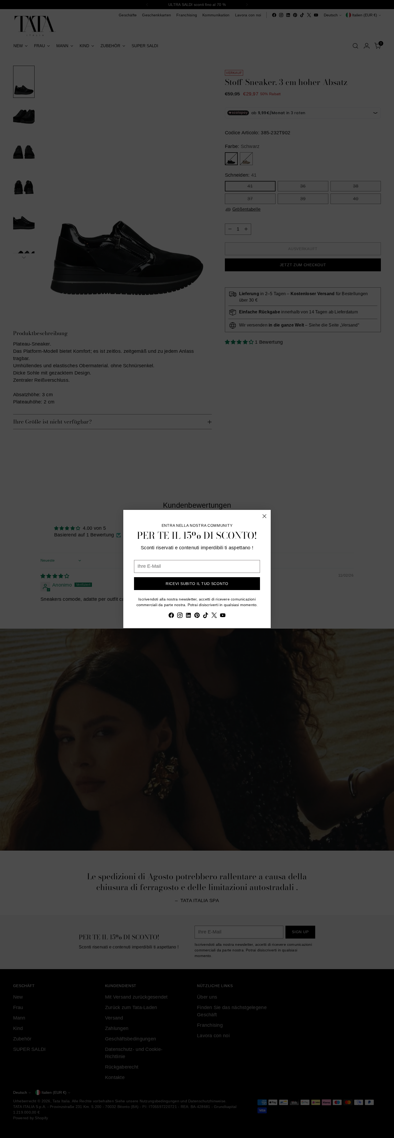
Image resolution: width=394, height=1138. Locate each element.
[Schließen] (264, 516)
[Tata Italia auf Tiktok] (205, 616)
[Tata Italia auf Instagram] (180, 616)
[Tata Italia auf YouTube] (223, 616)
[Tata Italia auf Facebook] (171, 616)
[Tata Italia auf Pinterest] (197, 616)
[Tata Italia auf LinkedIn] (188, 616)
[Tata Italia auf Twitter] (214, 616)
